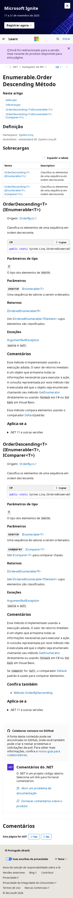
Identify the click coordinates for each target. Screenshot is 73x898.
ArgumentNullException (23, 340)
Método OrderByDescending (33, 693)
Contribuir (47, 872)
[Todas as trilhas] (6, 67)
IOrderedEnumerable (21, 311)
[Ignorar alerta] (67, 6)
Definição (11, 100)
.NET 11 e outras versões (26, 432)
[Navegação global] (3, 39)
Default (30, 415)
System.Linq (26, 135)
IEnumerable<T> (33, 289)
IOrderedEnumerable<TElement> (35, 319)
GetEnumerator (49, 392)
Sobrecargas (13, 104)
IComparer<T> (35, 549)
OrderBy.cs (26, 218)
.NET (15, 67)
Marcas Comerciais (36, 887)
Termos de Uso (11, 887)
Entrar (66, 39)
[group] (38, 249)
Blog (32, 872)
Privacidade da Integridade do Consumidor (28, 882)
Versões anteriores (14, 872)
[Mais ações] (67, 67)
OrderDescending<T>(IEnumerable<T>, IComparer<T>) (29, 115)
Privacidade (10, 877)
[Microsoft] (36, 39)
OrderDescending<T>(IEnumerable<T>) (29, 109)
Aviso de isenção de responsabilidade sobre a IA (31, 867)
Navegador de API (33, 67)
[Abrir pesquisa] (57, 39)
